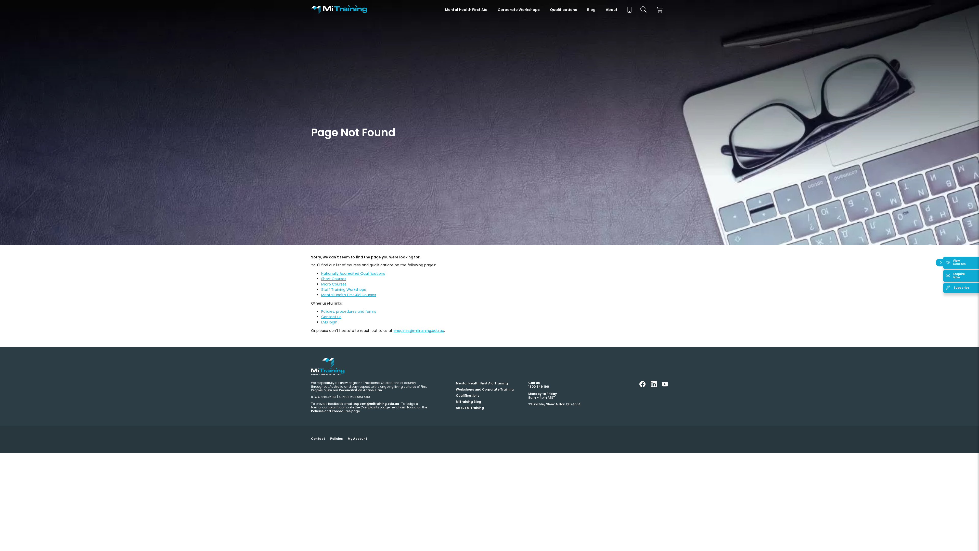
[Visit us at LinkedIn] (654, 386)
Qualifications (563, 9)
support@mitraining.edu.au (376, 404)
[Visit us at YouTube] (665, 386)
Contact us (331, 316)
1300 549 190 (538, 386)
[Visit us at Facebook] (642, 386)
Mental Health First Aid (466, 9)
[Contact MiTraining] (629, 9)
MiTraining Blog (468, 401)
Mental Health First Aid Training (482, 383)
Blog (591, 9)
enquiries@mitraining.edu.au (418, 330)
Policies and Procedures (331, 411)
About (611, 9)
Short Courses (333, 278)
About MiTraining (470, 408)
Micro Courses (333, 284)
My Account (357, 438)
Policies (336, 438)
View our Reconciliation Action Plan (353, 390)
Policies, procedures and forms (348, 311)
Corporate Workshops (519, 9)
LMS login (329, 322)
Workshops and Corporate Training (485, 389)
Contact (318, 438)
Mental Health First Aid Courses (348, 294)
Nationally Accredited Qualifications (353, 273)
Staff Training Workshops (343, 289)
